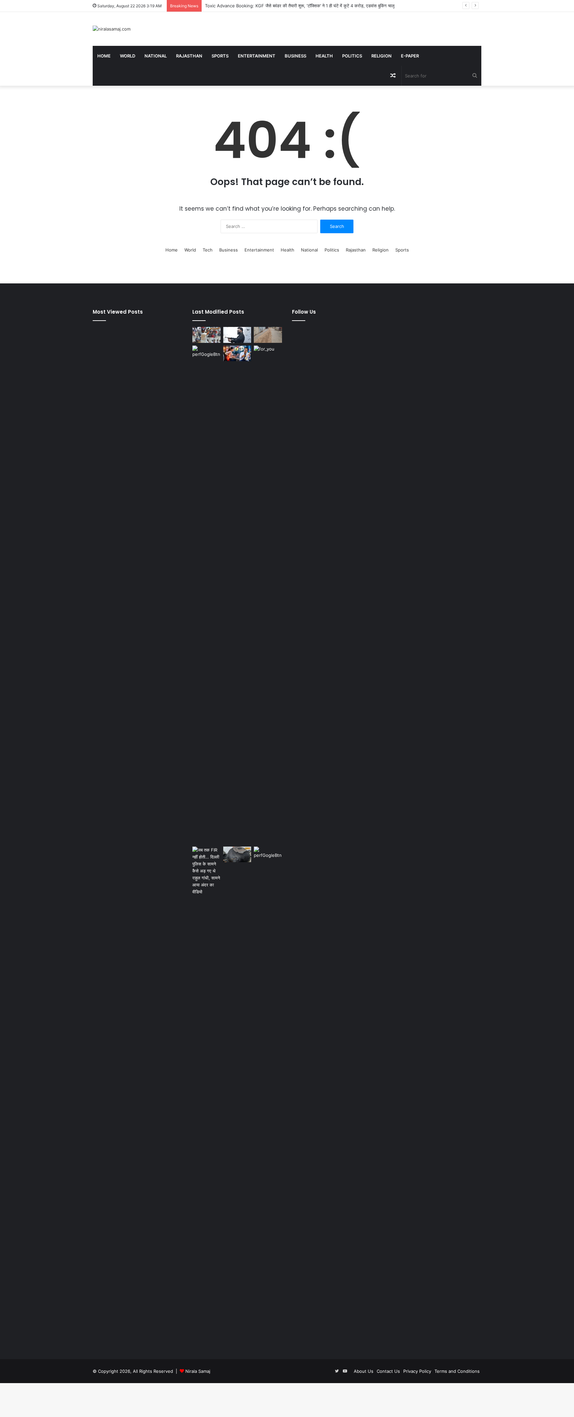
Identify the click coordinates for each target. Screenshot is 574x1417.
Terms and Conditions (457, 1371)
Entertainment (256, 55)
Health (324, 55)
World (127, 55)
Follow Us (304, 311)
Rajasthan (189, 55)
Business (295, 55)
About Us (363, 1371)
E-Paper (410, 55)
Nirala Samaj (197, 1371)
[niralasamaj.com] (112, 29)
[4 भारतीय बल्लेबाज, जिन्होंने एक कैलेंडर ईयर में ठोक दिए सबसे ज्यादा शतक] (206, 335)
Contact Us (388, 1371)
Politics (352, 55)
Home (104, 55)
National (155, 55)
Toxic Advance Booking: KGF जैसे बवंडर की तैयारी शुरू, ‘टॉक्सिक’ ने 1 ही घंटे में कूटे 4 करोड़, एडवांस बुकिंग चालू (300, 5)
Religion (381, 55)
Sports (220, 55)
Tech (208, 250)
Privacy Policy (417, 1371)
